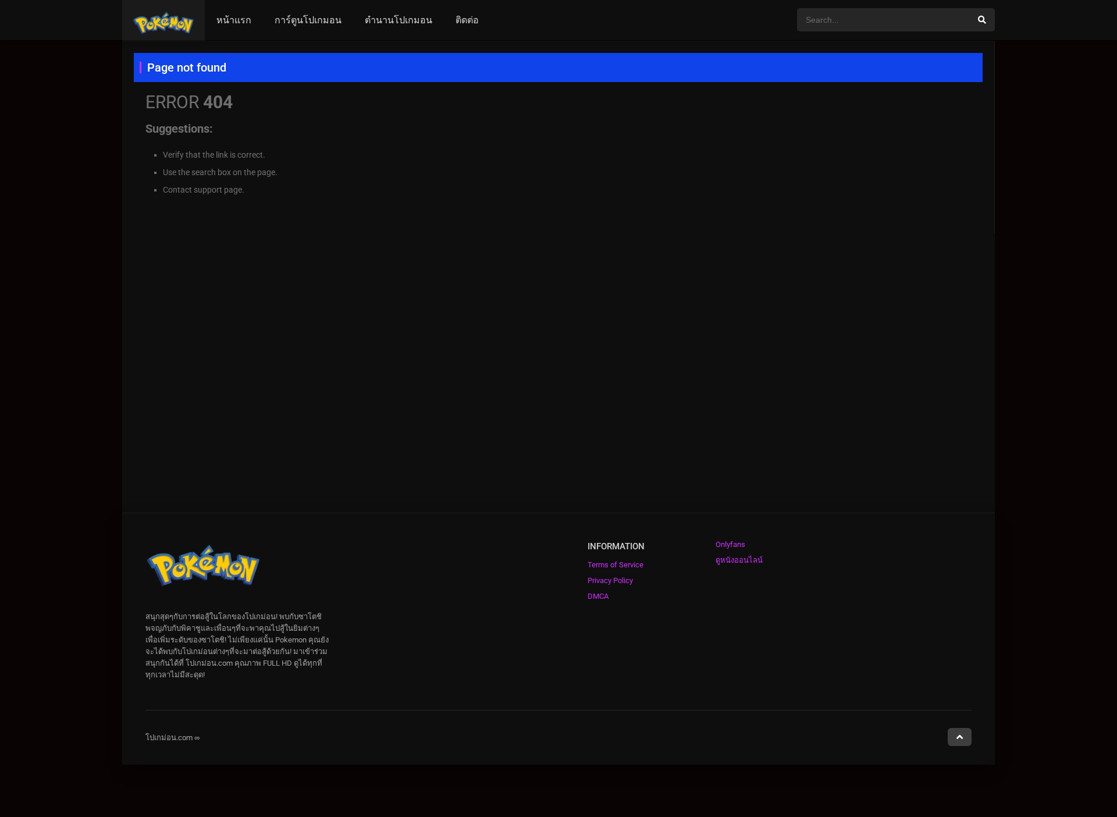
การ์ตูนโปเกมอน (308, 20)
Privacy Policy (610, 580)
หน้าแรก (233, 20)
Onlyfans (730, 544)
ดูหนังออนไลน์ (739, 560)
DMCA (598, 596)
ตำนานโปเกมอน (398, 20)
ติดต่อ (467, 20)
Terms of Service (615, 564)
